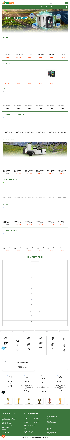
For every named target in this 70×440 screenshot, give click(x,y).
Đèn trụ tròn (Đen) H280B (17, 248)
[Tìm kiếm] (66, 3)
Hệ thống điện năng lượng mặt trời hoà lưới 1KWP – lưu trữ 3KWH (62, 132)
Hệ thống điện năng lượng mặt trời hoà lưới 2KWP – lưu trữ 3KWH (40, 132)
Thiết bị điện (6, 63)
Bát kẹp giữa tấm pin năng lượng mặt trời (62, 197)
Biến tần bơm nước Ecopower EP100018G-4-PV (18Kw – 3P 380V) (40, 106)
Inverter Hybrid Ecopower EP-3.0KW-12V (29, 222)
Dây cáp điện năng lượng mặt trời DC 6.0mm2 (50, 197)
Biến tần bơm (7, 89)
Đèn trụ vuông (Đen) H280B (40, 248)
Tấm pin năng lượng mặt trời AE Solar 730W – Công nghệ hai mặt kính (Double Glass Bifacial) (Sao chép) (18, 197)
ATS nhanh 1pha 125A (18, 54)
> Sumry (35, 422)
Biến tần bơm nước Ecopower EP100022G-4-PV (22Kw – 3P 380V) (29, 106)
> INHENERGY (36, 417)
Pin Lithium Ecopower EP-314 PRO (40, 171)
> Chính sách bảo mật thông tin (29, 431)
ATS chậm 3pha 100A (51, 54)
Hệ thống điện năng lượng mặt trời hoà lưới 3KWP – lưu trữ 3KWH (18, 132)
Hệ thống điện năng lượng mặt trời (13, 114)
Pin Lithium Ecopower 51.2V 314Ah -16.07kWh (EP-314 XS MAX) (62, 171)
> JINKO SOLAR (27, 418)
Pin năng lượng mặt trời (10, 179)
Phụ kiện (5, 37)
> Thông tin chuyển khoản (28, 432)
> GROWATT (26, 419)
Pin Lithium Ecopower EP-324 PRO (18, 171)
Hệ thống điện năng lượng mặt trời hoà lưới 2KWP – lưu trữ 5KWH (29, 132)
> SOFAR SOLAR (27, 421)
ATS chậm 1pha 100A (51, 80)
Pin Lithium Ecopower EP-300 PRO (29, 171)
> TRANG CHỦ (49, 429)
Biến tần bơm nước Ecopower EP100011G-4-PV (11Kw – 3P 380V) (62, 106)
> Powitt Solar (36, 421)
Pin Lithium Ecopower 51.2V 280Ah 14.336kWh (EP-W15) (51, 171)
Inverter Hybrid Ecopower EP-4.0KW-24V (18, 222)
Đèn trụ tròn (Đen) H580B (6, 248)
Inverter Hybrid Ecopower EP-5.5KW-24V (40, 222)
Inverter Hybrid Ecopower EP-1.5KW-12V (51, 222)
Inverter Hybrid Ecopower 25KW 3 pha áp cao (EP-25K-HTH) (62, 222)
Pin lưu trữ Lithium (8, 139)
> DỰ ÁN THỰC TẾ (50, 433)
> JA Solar (36, 418)
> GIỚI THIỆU (49, 428)
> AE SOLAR (26, 417)
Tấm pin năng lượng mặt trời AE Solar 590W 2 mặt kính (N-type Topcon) (40, 197)
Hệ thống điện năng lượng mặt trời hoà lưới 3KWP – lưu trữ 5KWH (7, 132)
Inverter (5, 204)
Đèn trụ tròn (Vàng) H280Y (61, 248)
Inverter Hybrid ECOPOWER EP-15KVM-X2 (6, 222)
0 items (63, 6)
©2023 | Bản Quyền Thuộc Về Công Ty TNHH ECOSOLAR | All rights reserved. (35, 437)
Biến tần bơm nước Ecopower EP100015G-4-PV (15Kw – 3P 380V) (51, 106)
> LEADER (26, 422)
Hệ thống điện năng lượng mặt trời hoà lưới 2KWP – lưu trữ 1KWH (51, 132)
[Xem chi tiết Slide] (6, 333)
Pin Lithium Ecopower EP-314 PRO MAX (7, 171)
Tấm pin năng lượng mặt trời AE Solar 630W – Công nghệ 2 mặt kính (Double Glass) (29, 197)
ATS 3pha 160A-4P (61, 54)
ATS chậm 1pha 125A (40, 54)
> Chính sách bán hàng (28, 428)
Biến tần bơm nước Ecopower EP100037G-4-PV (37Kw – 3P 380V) (7, 106)
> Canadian (36, 419)
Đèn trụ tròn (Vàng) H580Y (50, 248)
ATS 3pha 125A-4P (6, 54)
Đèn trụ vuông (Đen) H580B (29, 248)
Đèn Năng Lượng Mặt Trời (10, 230)
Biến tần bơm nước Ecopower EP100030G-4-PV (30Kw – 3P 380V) (18, 106)
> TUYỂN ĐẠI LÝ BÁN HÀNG (51, 432)
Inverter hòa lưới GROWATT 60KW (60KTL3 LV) (6, 197)
